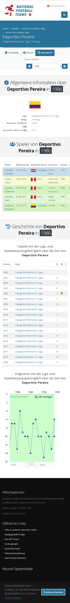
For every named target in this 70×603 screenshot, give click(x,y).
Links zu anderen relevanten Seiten (21, 529)
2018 (5, 314)
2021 (5, 298)
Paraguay (42, 170)
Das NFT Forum (12, 539)
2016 (5, 325)
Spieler (29, 52)
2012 (5, 346)
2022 (5, 293)
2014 (5, 335)
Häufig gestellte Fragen (15, 534)
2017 (5, 319)
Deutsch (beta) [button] (57, 6)
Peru (39, 178)
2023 (5, 288)
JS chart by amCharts (19, 396)
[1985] (29, 66)
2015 (5, 330)
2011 (5, 351)
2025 (5, 277)
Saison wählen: (31, 59)
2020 (5, 304)
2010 (5, 356)
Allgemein (13, 52)
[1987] (65, 66)
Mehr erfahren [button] (13, 598)
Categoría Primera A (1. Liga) (28, 272)
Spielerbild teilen (12, 548)
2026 (5, 272)
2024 (5, 282)
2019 (5, 309)
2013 (5, 341)
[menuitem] (31, 464)
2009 (5, 362)
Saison (7, 264)
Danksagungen (11, 544)
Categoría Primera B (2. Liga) (28, 309)
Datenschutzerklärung (15, 553)
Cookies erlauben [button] (53, 592)
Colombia (42, 205)
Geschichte (46, 52)
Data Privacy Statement (15, 558)
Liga (17, 264)
